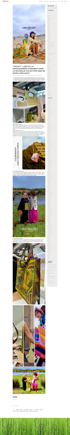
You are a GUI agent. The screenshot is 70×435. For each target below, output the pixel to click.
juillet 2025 (49, 116)
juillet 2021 (49, 183)
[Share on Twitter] (14, 405)
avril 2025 (49, 121)
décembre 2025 (50, 110)
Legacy (14, 411)
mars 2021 (49, 187)
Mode (48, 71)
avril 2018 (49, 240)
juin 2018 (49, 237)
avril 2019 (49, 222)
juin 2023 (49, 151)
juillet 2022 (49, 166)
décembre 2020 (50, 192)
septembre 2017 (50, 251)
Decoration (31, 75)
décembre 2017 (50, 246)
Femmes (37, 409)
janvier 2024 (49, 142)
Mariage (49, 68)
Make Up (49, 66)
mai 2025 (49, 119)
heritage (41, 409)
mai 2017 (49, 257)
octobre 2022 (49, 163)
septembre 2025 (50, 113)
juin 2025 (49, 118)
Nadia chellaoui (22, 411)
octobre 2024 (49, 128)
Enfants (49, 36)
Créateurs (49, 27)
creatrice (30, 409)
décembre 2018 (50, 228)
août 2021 (49, 181)
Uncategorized (49, 95)
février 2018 (49, 243)
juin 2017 (49, 255)
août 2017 (49, 252)
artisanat (17, 409)
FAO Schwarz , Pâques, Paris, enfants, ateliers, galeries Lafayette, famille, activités (51, 44)
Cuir (34, 409)
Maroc (18, 411)
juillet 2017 (49, 254)
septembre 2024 (50, 130)
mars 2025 (49, 122)
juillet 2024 (49, 133)
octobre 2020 (49, 195)
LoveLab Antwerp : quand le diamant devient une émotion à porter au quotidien (51, 282)
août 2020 (49, 198)
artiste (21, 409)
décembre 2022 (50, 160)
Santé (48, 83)
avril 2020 (49, 204)
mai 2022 (49, 169)
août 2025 (49, 115)
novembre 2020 (50, 193)
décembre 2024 (50, 127)
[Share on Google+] (15, 405)
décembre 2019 (50, 210)
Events (49, 39)
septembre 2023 (50, 148)
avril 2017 (49, 258)
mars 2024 (49, 139)
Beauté (49, 21)
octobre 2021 (49, 178)
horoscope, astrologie (50, 54)
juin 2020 (49, 201)
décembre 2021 (50, 175)
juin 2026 (49, 101)
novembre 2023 (50, 145)
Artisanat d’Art (49, 15)
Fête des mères (50, 48)
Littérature (49, 62)
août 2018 (49, 234)
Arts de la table (50, 18)
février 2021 (49, 189)
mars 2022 (49, 172)
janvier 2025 (49, 125)
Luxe (48, 65)
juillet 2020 (49, 199)
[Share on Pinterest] (17, 405)
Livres (48, 63)
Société (49, 89)
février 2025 (49, 124)
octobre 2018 (49, 231)
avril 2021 (49, 186)
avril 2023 (49, 154)
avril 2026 (49, 104)
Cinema (49, 24)
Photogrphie (49, 80)
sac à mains (31, 411)
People (49, 77)
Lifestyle (35, 75)
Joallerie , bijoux (50, 59)
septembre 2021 (50, 180)
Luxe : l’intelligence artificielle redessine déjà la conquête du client (51, 278)
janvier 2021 (49, 190)
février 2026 (49, 107)
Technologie (49, 92)
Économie (49, 33)
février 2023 (49, 157)
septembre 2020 (50, 196)
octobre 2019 (49, 213)
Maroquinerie (39, 75)
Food (48, 51)
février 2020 (49, 207)
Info (48, 56)
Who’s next (35, 411)
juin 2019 (49, 219)
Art (25, 75)
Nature (49, 72)
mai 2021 (49, 184)
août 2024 (49, 131)
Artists (28, 75)
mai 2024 (49, 136)
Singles (49, 86)
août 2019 (49, 216)
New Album (49, 74)
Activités (49, 12)
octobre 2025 (49, 112)
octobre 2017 (49, 249)
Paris (27, 411)
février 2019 (49, 225)
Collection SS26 (25, 409)
